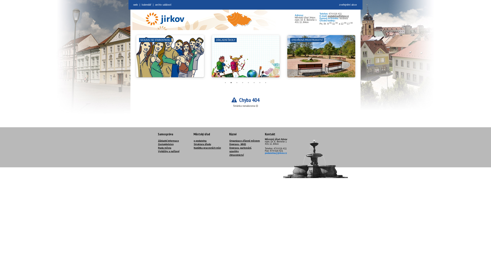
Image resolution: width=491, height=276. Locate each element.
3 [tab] (237, 83)
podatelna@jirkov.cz (338, 16)
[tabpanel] (170, 58)
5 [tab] (248, 83)
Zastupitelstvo (166, 144)
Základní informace (168, 141)
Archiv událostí (163, 4)
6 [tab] (254, 83)
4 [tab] (243, 83)
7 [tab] (260, 83)
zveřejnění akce (348, 4)
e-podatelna (200, 141)
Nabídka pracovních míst (207, 148)
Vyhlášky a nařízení (168, 151)
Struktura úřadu (202, 144)
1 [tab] (225, 83)
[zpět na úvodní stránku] (165, 18)
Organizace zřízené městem (244, 141)
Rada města (164, 148)
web (135, 4)
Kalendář (146, 4)
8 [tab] (266, 83)
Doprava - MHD (237, 144)
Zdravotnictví (236, 155)
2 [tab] (231, 83)
